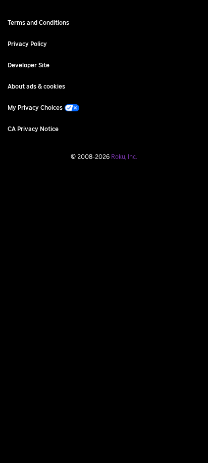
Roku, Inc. (124, 157)
